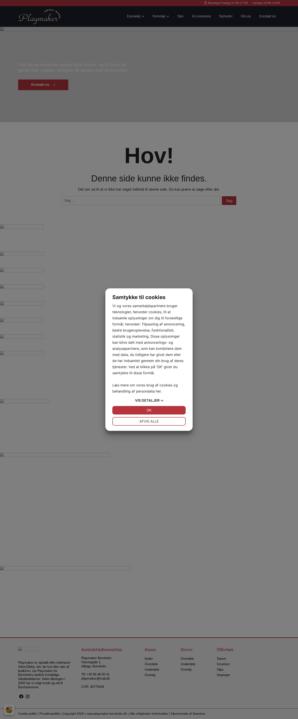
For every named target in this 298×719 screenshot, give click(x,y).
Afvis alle (149, 421)
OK (149, 410)
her (158, 391)
